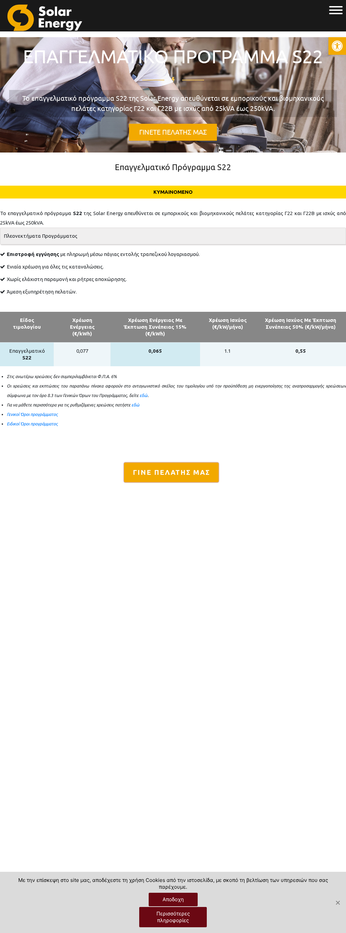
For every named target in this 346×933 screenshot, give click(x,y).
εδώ (144, 395)
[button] (337, 46)
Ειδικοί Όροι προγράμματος (32, 423)
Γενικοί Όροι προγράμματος (32, 414)
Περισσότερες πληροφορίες (173, 917)
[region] (173, 95)
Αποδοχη (173, 899)
